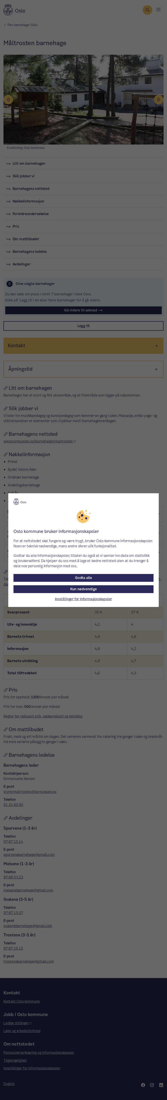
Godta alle (83, 577)
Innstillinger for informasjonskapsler (83, 599)
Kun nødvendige (83, 589)
